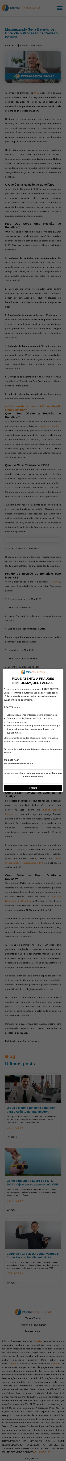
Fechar (33, 788)
